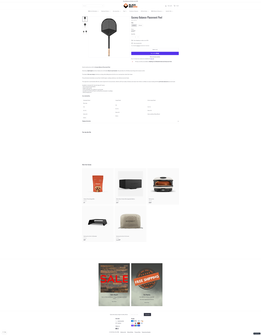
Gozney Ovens (105, 11)
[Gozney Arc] (163, 186)
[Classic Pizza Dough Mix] (98, 186)
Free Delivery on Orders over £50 (130, 1)
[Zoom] (109, 36)
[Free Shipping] (146, 278)
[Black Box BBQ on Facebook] (116, 328)
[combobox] (93, 5)
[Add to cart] (96, 139)
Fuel (124, 11)
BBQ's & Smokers (93, 11)
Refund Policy (130, 332)
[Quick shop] (96, 136)
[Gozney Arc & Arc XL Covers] (130, 223)
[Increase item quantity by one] (138, 36)
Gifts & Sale (144, 11)
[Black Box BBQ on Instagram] (118, 328)
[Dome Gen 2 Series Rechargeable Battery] (130, 186)
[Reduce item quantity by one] (132, 36)
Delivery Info (123, 332)
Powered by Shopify (146, 332)
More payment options (155, 56)
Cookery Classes (133, 11)
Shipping (138, 45)
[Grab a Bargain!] (114, 278)
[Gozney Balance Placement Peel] (89, 147)
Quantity (133, 34)
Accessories (116, 11)
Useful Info (169, 11)
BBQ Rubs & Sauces (156, 11)
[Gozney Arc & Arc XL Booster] (98, 223)
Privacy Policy (137, 332)
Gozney (89, 165)
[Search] (102, 5)
